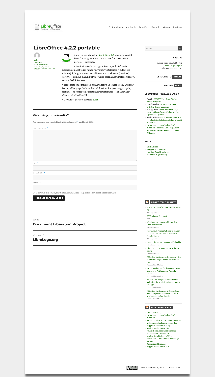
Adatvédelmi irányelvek (152, 367)
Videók (166, 27)
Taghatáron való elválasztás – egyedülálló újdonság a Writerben (163, 130)
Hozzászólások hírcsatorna (157, 152)
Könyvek (155, 27)
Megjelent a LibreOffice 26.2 (158, 328)
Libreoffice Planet (163, 202)
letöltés (44, 68)
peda (36, 60)
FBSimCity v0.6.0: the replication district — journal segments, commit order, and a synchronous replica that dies (164, 293)
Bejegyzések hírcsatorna (156, 149)
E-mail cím (39, 173)
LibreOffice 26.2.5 (154, 313)
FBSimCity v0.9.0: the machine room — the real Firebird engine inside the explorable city (164, 259)
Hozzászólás (40, 128)
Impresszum (174, 367)
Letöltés (143, 27)
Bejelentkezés (152, 147)
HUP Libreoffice (161, 307)
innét (95, 99)
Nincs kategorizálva (41, 65)
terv (178, 85)
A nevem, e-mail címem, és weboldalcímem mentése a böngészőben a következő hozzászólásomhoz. (76, 193)
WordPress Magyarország (157, 155)
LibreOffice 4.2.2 (106, 55)
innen (177, 77)
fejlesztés (45, 67)
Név (35, 163)
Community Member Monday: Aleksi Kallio (164, 242)
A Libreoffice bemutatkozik (122, 27)
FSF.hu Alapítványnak (173, 66)
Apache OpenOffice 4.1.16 (157, 344)
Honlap (37, 183)
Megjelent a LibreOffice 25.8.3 (158, 347)
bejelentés (37, 67)
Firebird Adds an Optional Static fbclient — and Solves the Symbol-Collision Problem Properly (164, 282)
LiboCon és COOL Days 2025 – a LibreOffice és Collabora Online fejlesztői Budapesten (163, 112)
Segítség (177, 27)
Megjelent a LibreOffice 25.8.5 (158, 326)
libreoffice (51, 68)
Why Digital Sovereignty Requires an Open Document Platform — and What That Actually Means (163, 233)
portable (37, 70)
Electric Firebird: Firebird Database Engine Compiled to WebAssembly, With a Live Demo (163, 271)
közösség (37, 68)
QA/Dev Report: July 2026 (157, 216)
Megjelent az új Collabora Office (159, 336)
